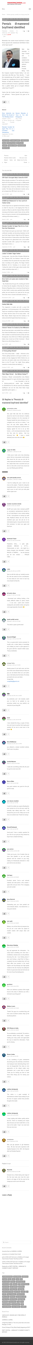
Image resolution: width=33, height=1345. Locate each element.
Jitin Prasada (20, 143)
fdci (11, 1284)
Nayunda (9, 1169)
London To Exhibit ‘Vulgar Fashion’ (11, 253)
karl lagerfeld (13, 1286)
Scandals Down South (15, 1254)
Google (9, 1163)
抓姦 (8, 693)
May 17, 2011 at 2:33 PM (13, 901)
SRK (22, 1304)
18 (27, 393)
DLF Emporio (6, 1281)
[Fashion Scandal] (16, 3)
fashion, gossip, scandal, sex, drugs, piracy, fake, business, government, (15, 19)
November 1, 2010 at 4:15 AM (14, 451)
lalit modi (17, 1291)
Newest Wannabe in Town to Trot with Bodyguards (22, 115)
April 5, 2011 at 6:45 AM (12, 783)
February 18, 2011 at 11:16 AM (14, 695)
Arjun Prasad (6, 140)
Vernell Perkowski (12, 827)
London (5, 145)
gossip (15, 1284)
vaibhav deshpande (12, 1089)
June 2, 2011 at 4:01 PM (12, 1056)
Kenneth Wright (11, 637)
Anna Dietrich (11, 899)
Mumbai (13, 1296)
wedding (23, 1306)
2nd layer (9, 875)
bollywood (25, 1276)
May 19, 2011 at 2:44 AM (13, 923)
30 (27, 31)
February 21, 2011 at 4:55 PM (14, 719)
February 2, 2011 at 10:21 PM (14, 638)
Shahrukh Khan (6, 1304)
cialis (8, 569)
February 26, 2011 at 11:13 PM (14, 743)
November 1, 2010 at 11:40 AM (14, 479)
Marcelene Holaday (12, 945)
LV (27, 1291)
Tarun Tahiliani (16, 1306)
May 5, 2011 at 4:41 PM (12, 829)
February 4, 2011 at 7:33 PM (13, 665)
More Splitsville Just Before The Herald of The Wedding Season (8, 115)
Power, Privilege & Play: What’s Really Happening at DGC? (16, 1327)
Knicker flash (13, 1289)
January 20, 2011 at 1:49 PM (13, 571)
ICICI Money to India (12, 1028)
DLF (21, 1279)
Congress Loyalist (15, 140)
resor (8, 718)
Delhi (9, 1279)
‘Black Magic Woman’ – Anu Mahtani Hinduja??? (15, 374)
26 (27, 194)
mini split (9, 921)
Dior (17, 1279)
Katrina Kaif (6, 1289)
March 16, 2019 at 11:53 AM (13, 1171)
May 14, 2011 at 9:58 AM (13, 877)
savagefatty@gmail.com (13, 681)
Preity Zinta (5, 1299)
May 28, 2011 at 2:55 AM (13, 1008)
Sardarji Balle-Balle (7, 304)
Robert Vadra (6, 148)
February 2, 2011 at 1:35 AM (13, 621)
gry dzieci (9, 984)
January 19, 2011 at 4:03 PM (13, 540)
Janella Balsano (11, 761)
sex (18, 1301)
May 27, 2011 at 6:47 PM (12, 986)
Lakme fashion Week (8, 1291)
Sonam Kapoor (15, 1304)
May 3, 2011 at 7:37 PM (12, 802)
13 (27, 297)
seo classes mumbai (13, 801)
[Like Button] (4, 102)
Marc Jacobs (6, 1296)
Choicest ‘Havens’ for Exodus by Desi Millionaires (15, 327)
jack (4, 36)
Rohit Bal (5, 1301)
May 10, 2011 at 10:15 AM (13, 851)
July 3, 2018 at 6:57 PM (12, 1141)
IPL (19, 1284)
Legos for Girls (11, 450)
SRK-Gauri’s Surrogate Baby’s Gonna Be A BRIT (15, 177)
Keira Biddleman (11, 742)
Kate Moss (21, 1286)
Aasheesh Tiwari (11, 538)
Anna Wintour (17, 1276)
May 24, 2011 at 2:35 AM (13, 947)
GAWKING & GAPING (16, 1251)
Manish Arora (21, 1294)
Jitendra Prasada (11, 143)
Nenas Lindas (11, 1054)
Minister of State (12, 145)
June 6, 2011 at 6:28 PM (12, 1115)
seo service (10, 849)
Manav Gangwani (11, 1294)
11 (27, 367)
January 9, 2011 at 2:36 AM (13, 505)
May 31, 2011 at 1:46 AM (13, 1030)
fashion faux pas (20, 1281)
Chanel (4, 1279)
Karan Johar (6, 1286)
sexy (22, 1301)
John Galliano (25, 1284)
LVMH (4, 1294)
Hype (4, 143)
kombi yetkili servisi (12, 619)
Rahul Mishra (13, 1299)
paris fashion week (21, 1296)
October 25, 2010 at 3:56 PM (14, 410)
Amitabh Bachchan (7, 1276)
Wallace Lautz (11, 1006)
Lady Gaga (21, 1289)
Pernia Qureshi (21, 145)
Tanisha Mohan (6, 1306)
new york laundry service (14, 477)
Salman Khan (12, 1301)
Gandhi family (24, 140)
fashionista (5, 1284)
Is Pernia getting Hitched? (9, 351)
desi (13, 1279)
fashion (13, 1281)
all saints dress (11, 593)
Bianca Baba (10, 781)
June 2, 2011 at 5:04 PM (12, 1091)
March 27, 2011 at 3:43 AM (13, 763)
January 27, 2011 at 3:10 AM (13, 595)
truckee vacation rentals (14, 504)
